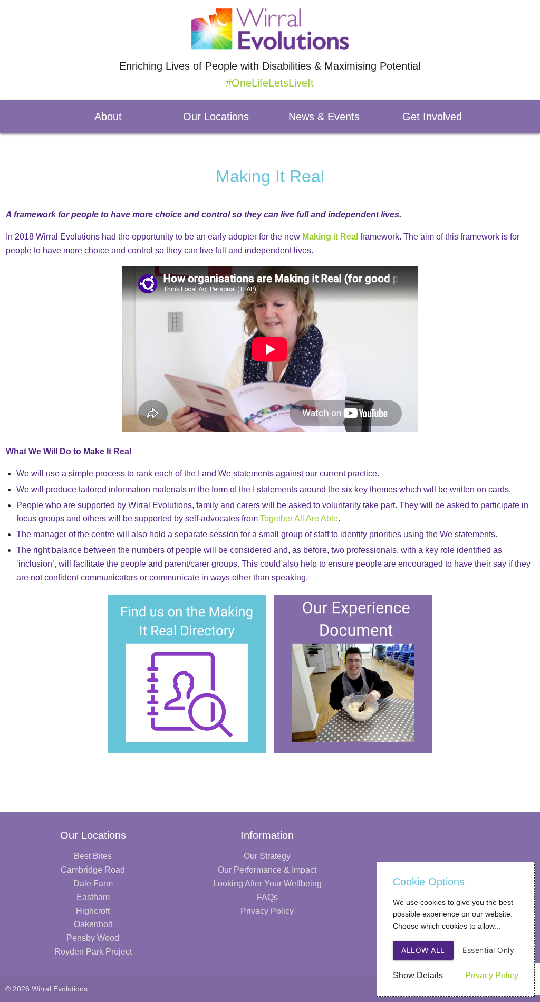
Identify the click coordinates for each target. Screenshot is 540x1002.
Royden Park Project (93, 951)
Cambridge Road (93, 869)
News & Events (324, 116)
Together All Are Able (299, 518)
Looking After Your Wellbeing (267, 883)
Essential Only (488, 950)
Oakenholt (93, 924)
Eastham (93, 897)
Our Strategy (267, 856)
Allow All (423, 950)
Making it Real (330, 236)
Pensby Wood (92, 937)
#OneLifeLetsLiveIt (270, 83)
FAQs (267, 897)
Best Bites (93, 856)
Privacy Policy (267, 910)
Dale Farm (93, 883)
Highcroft (93, 910)
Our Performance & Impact (267, 869)
